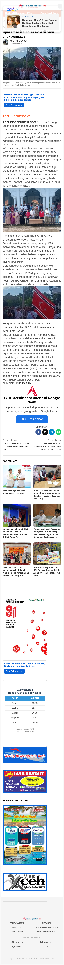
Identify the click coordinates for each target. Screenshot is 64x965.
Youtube (18, 943)
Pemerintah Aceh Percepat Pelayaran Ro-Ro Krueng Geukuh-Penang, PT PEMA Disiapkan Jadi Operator (46, 533)
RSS (48, 943)
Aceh (24, 133)
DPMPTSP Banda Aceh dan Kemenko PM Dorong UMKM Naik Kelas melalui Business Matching (46, 494)
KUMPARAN (23, 383)
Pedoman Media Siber (46, 924)
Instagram (48, 939)
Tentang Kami (17, 919)
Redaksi (46, 919)
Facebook (19, 939)
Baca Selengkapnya (14, 105)
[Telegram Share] (52, 432)
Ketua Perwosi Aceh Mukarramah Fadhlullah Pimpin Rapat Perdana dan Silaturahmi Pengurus (16, 571)
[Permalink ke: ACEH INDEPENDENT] (5, 42)
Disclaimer (17, 928)
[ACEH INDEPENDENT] (32, 5)
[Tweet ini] (45, 432)
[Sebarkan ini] (38, 432)
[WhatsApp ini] (58, 432)
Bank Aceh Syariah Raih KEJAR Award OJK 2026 (14, 492)
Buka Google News (32, 418)
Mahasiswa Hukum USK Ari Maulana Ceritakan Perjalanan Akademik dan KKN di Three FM (15, 533)
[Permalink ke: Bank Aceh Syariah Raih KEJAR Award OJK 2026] (17, 477)
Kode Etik (17, 924)
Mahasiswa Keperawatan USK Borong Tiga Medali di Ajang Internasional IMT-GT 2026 (46, 571)
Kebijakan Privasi (46, 928)
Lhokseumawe (11, 133)
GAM (35, 129)
